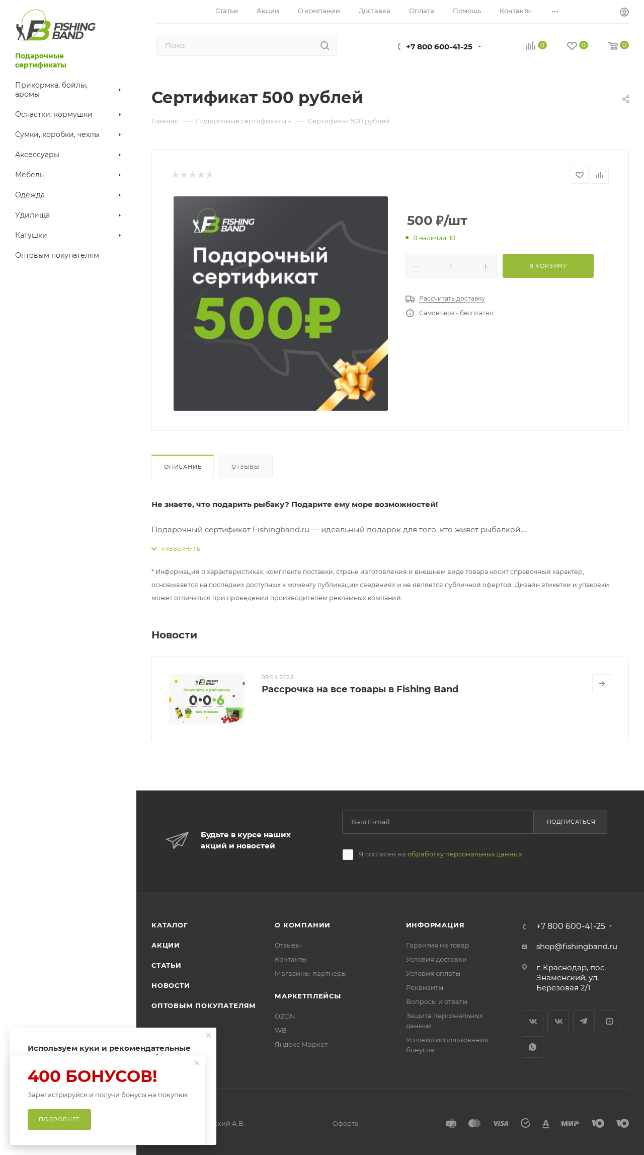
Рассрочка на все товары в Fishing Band (360, 689)
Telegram (584, 1021)
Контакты (291, 959)
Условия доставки (436, 959)
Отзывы (245, 466)
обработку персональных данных (465, 854)
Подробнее (59, 1119)
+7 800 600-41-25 (439, 46)
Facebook (558, 1021)
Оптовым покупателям (203, 1005)
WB (281, 1030)
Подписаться (571, 821)
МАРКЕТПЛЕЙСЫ (308, 996)
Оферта (346, 1123)
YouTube (609, 1021)
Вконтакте (532, 1021)
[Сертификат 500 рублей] (281, 303)
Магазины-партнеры (311, 973)
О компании (303, 925)
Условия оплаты (433, 973)
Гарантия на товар (437, 945)
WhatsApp (532, 1047)
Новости (170, 985)
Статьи (166, 965)
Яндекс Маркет (301, 1044)
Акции (165, 945)
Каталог (169, 925)
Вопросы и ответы (436, 1001)
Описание (182, 466)
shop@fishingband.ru (576, 946)
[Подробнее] (601, 683)
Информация (435, 925)
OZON (285, 1016)
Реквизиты (424, 987)
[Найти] (324, 45)
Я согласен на (440, 854)
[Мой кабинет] (624, 13)
